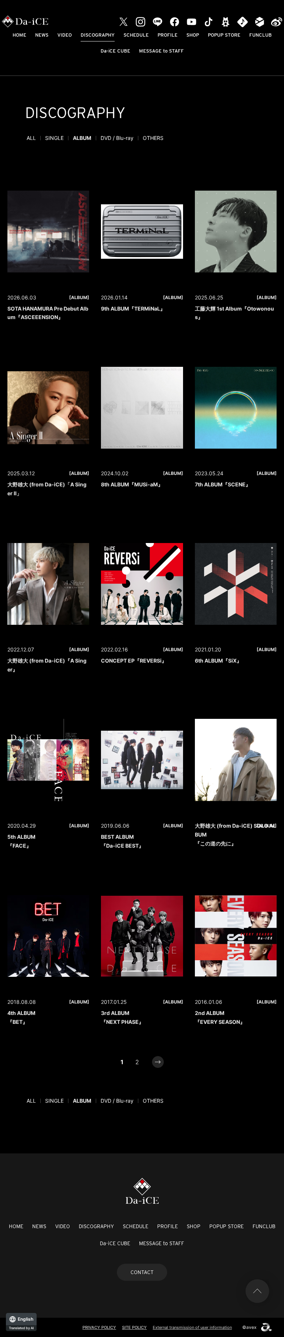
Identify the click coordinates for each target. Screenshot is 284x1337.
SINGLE (54, 138)
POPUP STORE (224, 35)
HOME (19, 35)
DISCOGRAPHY (98, 35)
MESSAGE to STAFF (161, 51)
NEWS (41, 35)
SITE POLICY (134, 1327)
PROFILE (168, 35)
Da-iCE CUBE (115, 51)
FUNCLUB (260, 35)
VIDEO (64, 35)
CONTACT (142, 1272)
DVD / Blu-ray (117, 138)
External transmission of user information (192, 1327)
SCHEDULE (136, 35)
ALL (31, 138)
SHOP (192, 35)
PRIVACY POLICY (99, 1327)
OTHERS (153, 138)
